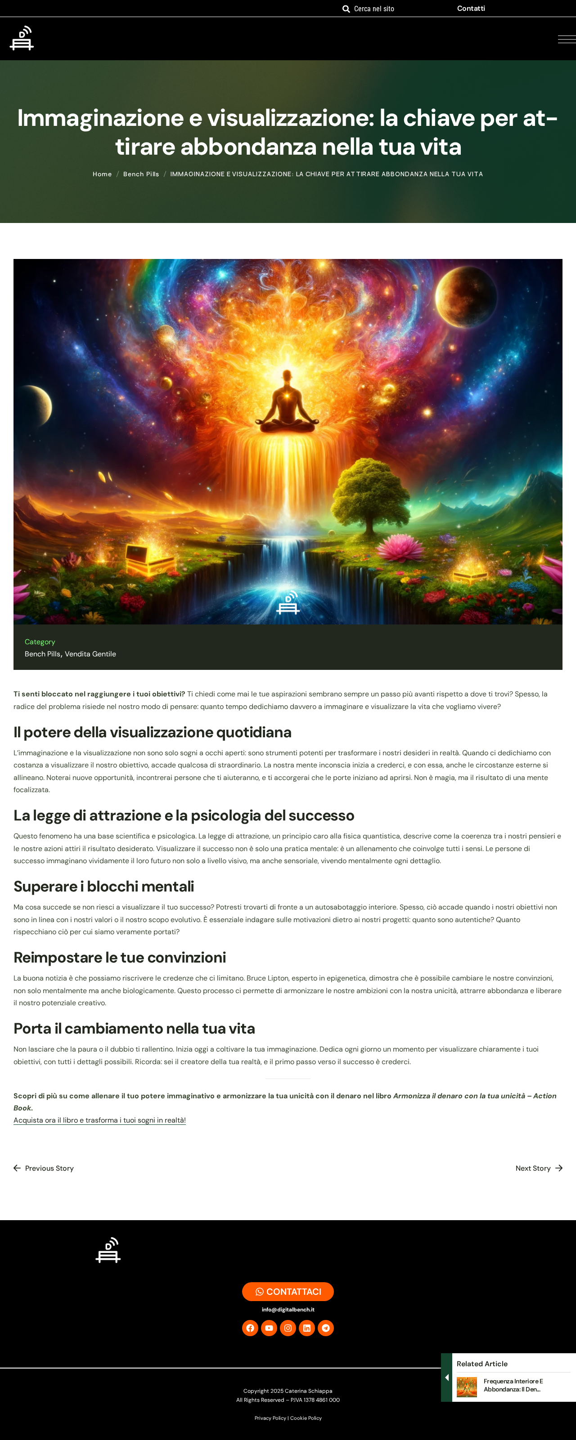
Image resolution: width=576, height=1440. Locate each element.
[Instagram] (288, 1328)
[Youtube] (269, 1328)
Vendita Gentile (90, 654)
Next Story (533, 1168)
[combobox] (393, 9)
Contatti (471, 8)
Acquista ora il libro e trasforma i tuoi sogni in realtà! (100, 1120)
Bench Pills (141, 174)
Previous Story (49, 1168)
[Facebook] (250, 1328)
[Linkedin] (307, 1328)
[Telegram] (326, 1328)
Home (102, 174)
